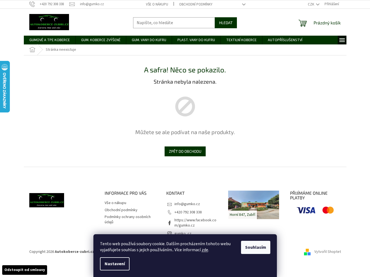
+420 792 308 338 (188, 212)
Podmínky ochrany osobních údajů (128, 219)
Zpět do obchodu (185, 151)
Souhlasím (255, 247)
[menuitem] (49, 40)
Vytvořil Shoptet (327, 252)
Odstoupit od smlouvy (24, 270)
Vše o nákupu (157, 4)
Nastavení (115, 264)
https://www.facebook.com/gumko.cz (195, 222)
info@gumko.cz (187, 204)
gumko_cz (182, 233)
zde (205, 250)
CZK (311, 4)
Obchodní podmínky (196, 4)
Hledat (226, 22)
